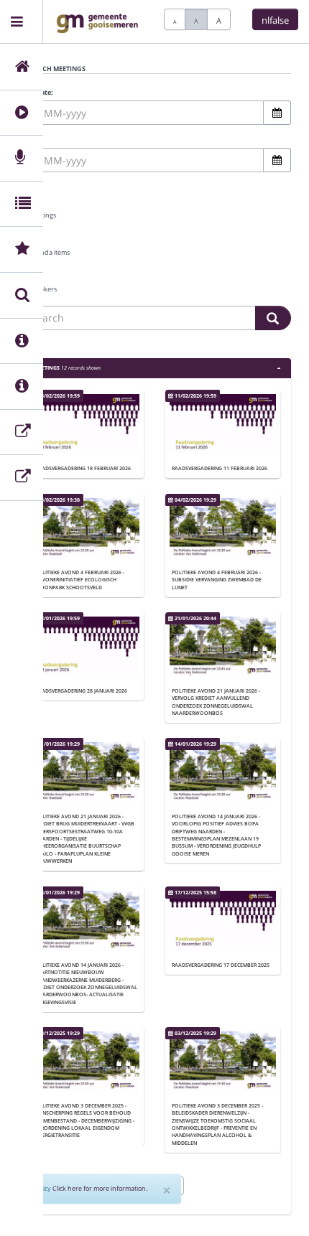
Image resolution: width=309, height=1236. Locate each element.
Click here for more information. (99, 1188)
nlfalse (275, 20)
